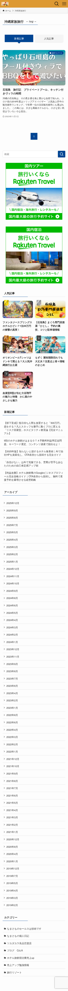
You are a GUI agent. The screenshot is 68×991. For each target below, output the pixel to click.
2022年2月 (12, 744)
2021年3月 (12, 817)
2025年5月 (12, 532)
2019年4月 (12, 890)
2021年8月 (12, 781)
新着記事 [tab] (19, 38)
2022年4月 (12, 729)
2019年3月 (12, 898)
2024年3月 (12, 627)
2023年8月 (12, 671)
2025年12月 (12, 503)
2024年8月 (12, 598)
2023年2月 (12, 700)
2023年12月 (12, 649)
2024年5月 (12, 613)
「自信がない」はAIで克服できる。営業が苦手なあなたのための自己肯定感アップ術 (33, 463)
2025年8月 (12, 517)
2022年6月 (12, 722)
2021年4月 (12, 810)
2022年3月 (12, 737)
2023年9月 (12, 664)
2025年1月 (12, 561)
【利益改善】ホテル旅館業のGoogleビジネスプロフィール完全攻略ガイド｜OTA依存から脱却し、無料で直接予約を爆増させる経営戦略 (33, 476)
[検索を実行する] (61, 154)
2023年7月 (12, 678)
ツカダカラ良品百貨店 (19, 943)
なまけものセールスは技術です (24, 928)
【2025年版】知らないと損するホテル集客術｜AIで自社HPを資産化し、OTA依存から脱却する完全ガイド (33, 452)
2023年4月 (12, 693)
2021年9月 (12, 773)
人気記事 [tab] (49, 38)
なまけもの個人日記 (18, 936)
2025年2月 (12, 554)
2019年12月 (12, 868)
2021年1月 (12, 832)
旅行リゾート (14, 972)
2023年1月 (12, 708)
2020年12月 (12, 839)
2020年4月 (12, 854)
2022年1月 (12, 751)
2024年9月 (12, 591)
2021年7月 (12, 788)
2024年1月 (12, 642)
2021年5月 (12, 802)
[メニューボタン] (64, 4)
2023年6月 (12, 686)
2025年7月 (12, 525)
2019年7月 (12, 876)
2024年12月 (12, 569)
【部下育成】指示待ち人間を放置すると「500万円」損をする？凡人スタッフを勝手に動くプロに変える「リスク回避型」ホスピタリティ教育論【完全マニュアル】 (33, 428)
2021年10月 (12, 766)
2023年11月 (12, 656)
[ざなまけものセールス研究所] (4, 4)
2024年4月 (12, 620)
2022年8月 (12, 715)
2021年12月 (12, 759)
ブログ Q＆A (15, 950)
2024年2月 (12, 634)
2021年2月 (12, 824)
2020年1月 (12, 861)
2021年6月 (12, 795)
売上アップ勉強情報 (18, 965)
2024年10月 (12, 583)
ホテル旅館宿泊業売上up (20, 958)
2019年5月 (12, 883)
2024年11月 (12, 576)
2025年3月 (12, 547)
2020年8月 (12, 846)
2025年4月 (12, 539)
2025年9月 (12, 510)
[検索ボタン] (56, 4)
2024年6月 (12, 605)
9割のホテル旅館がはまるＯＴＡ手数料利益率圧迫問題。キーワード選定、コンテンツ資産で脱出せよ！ (33, 442)
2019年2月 (12, 905)
